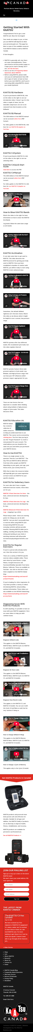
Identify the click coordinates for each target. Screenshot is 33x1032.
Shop (6, 952)
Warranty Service (10, 974)
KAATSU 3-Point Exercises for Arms (14, 493)
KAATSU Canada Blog (11, 970)
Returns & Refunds (11, 976)
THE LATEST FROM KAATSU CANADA (12, 908)
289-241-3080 (10, 996)
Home (6, 964)
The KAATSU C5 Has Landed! (14, 917)
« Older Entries (8, 947)
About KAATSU (9, 956)
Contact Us (8, 962)
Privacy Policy (9, 978)
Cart (6, 954)
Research (7, 958)
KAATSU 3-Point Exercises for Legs (14, 501)
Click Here (10, 999)
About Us (7, 960)
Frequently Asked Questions (14, 972)
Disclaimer (8, 980)
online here (17, 119)
